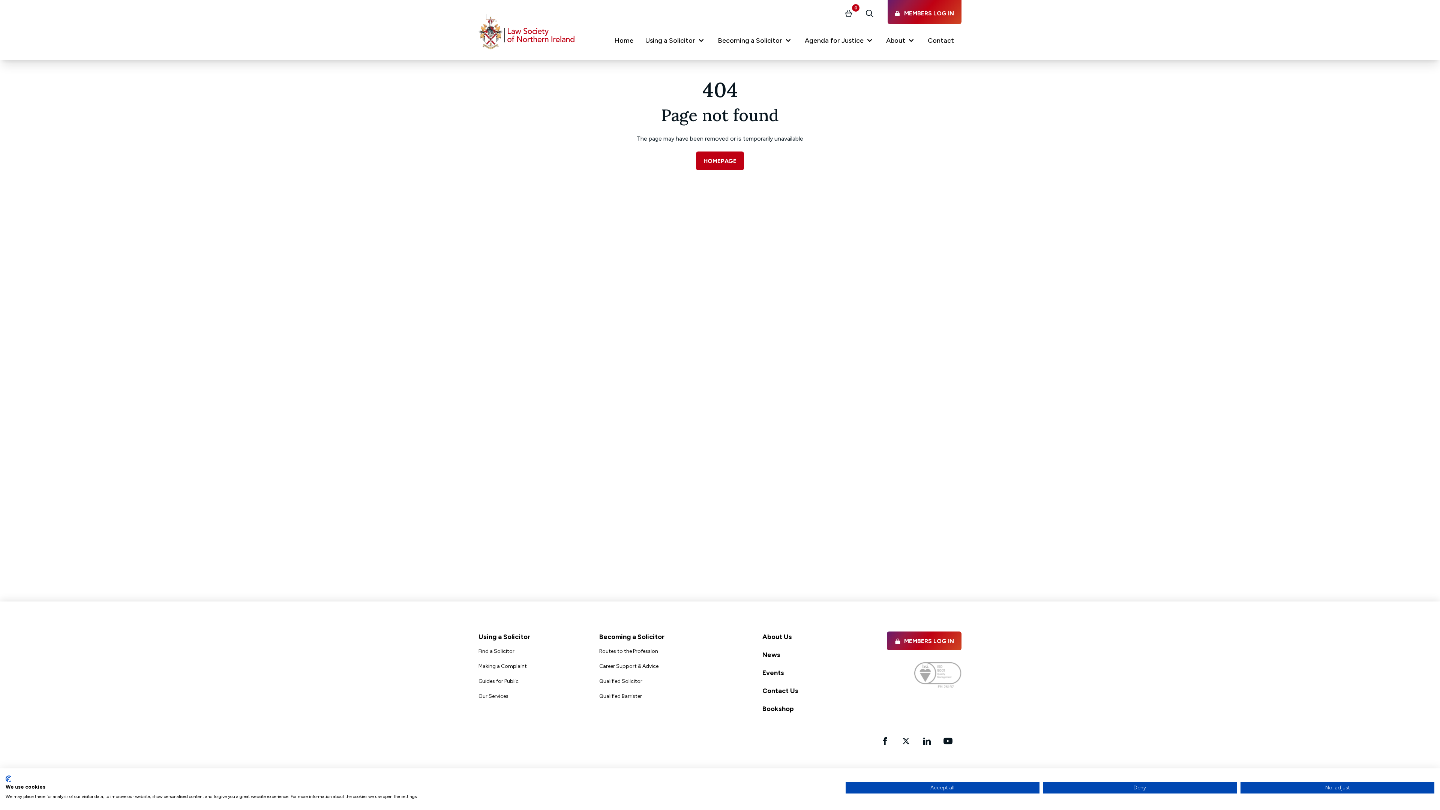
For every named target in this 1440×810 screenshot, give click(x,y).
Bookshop (778, 709)
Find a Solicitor (496, 651)
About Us (777, 637)
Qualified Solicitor (620, 681)
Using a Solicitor (504, 637)
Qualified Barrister (620, 696)
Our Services (493, 696)
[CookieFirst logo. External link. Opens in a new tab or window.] (8, 779)
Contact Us (780, 691)
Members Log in (929, 641)
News (771, 655)
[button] (675, 42)
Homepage (720, 161)
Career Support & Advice (628, 666)
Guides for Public (498, 681)
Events (773, 673)
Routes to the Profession (628, 651)
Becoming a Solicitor (631, 637)
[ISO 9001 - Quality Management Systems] (938, 675)
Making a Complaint (502, 666)
